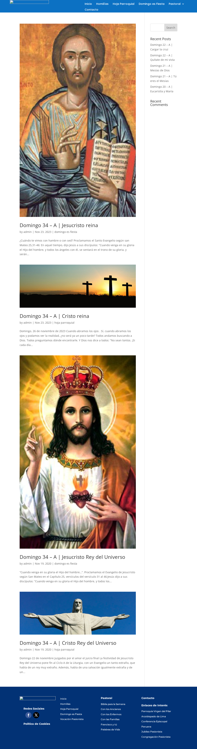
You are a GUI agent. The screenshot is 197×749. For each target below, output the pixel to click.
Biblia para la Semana (113, 704)
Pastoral (175, 4)
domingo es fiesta (65, 232)
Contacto (91, 10)
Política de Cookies (36, 724)
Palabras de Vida (110, 729)
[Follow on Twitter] (36, 715)
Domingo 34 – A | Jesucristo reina (59, 225)
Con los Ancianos (111, 709)
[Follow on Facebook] (28, 715)
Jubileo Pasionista (151, 731)
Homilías (102, 4)
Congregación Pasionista (155, 736)
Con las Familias (110, 719)
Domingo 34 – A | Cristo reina (54, 315)
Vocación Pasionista (71, 719)
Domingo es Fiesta (151, 4)
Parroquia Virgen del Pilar (156, 711)
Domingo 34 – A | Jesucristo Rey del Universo (72, 556)
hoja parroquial (64, 322)
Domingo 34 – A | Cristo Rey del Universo (68, 642)
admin (27, 232)
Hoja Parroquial (123, 4)
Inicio (88, 4)
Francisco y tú (109, 724)
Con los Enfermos (111, 714)
